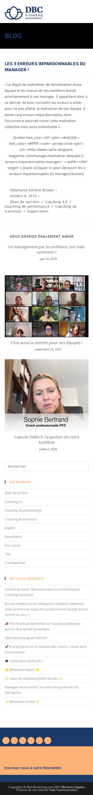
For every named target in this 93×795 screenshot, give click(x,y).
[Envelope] (47, 740)
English (10, 528)
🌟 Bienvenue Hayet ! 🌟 (22, 669)
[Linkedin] (31, 740)
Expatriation (37, 211)
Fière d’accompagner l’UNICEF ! (26, 638)
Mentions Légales (73, 787)
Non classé (12, 545)
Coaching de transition (21, 519)
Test (8, 554)
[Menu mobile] (86, 11)
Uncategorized (15, 562)
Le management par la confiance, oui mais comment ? (46, 249)
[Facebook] (6, 740)
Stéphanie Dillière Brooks (32, 190)
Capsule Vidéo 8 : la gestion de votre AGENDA (46, 439)
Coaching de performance (27, 206)
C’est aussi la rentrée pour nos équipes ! (46, 342)
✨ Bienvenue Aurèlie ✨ (22, 701)
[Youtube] (22, 740)
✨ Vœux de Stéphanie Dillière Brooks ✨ (33, 678)
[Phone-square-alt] (39, 740)
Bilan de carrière (24, 202)
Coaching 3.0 (56, 202)
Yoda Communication (63, 790)
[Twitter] (14, 740)
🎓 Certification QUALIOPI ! (24, 661)
